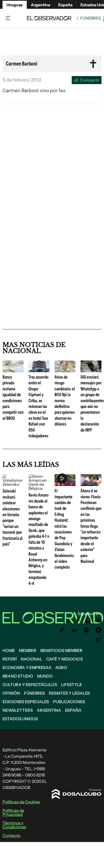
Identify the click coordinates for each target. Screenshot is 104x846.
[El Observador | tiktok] (62, 630)
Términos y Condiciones (14, 824)
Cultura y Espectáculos (30, 684)
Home (9, 650)
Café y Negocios (64, 658)
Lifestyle (71, 684)
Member (27, 650)
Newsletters (18, 710)
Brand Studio (18, 676)
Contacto (11, 835)
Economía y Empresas (27, 667)
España (73, 710)
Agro (61, 667)
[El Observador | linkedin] (74, 630)
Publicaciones (69, 701)
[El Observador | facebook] (77, 620)
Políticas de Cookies (21, 801)
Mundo (45, 676)
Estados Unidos (20, 718)
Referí (10, 658)
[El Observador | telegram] (98, 630)
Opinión (11, 693)
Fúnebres (90, 18)
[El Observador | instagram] (88, 620)
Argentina (40, 4)
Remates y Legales (69, 693)
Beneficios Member (61, 650)
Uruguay (15, 4)
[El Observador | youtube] (99, 620)
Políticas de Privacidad (13, 812)
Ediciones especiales (26, 701)
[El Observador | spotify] (86, 630)
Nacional (31, 658)
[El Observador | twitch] (98, 640)
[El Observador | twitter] (67, 620)
